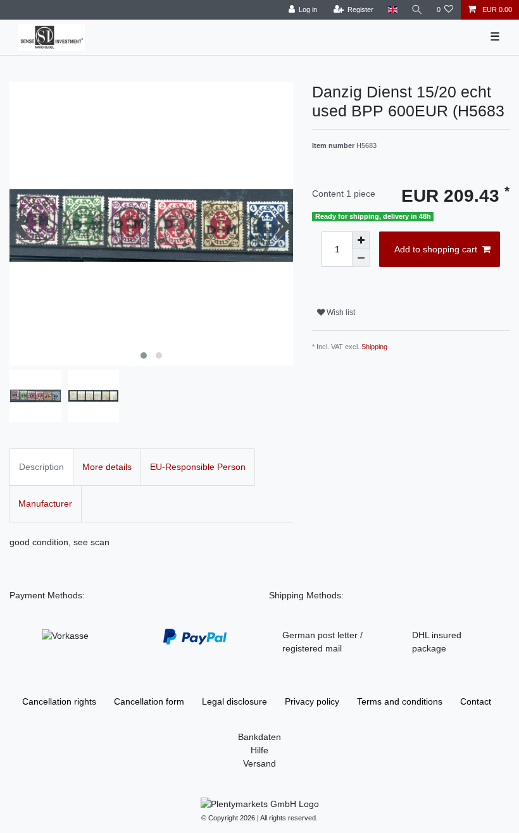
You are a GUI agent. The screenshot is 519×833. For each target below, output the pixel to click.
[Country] (392, 10)
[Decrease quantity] (361, 258)
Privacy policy (312, 701)
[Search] (417, 10)
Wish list (340, 312)
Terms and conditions (399, 701)
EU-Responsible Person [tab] (198, 467)
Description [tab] (41, 467)
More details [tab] (107, 467)
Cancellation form (149, 701)
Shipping (374, 346)
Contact (475, 701)
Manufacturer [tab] (45, 503)
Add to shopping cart (435, 249)
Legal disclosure (234, 701)
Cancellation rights (59, 701)
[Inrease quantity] (361, 240)
